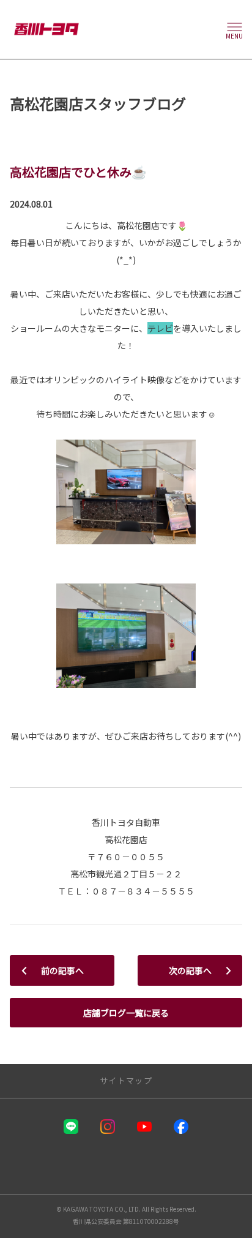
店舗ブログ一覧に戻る (126, 1013)
